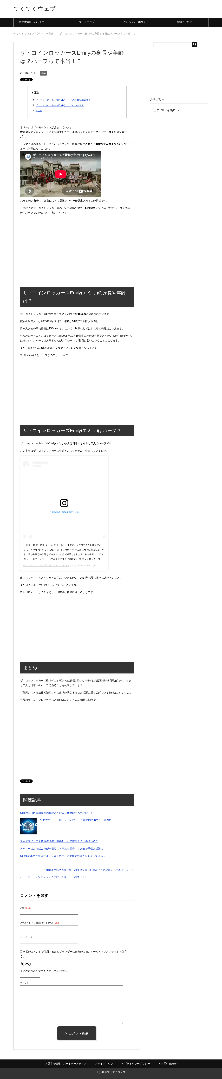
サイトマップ (87, 22)
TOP (28, 33)
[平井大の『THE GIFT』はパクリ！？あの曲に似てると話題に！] (28, 826)
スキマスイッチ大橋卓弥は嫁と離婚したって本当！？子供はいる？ (59, 841)
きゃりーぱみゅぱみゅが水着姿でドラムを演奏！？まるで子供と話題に (61, 848)
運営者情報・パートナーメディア (38, 22)
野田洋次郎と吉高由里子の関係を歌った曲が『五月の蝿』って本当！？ (87, 870)
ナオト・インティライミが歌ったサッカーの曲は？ (55, 877)
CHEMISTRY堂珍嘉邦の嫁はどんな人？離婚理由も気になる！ (56, 813)
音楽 (43, 73)
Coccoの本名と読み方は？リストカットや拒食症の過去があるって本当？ (63, 856)
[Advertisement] (77, 250)
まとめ (39, 110)
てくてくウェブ (34, 8)
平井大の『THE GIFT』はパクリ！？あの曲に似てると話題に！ (77, 820)
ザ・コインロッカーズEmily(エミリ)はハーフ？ (60, 105)
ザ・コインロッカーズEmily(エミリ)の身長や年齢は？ (63, 100)
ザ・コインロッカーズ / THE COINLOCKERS (46, 565)
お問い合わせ (184, 22)
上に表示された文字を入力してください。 (45, 971)
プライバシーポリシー (136, 22)
